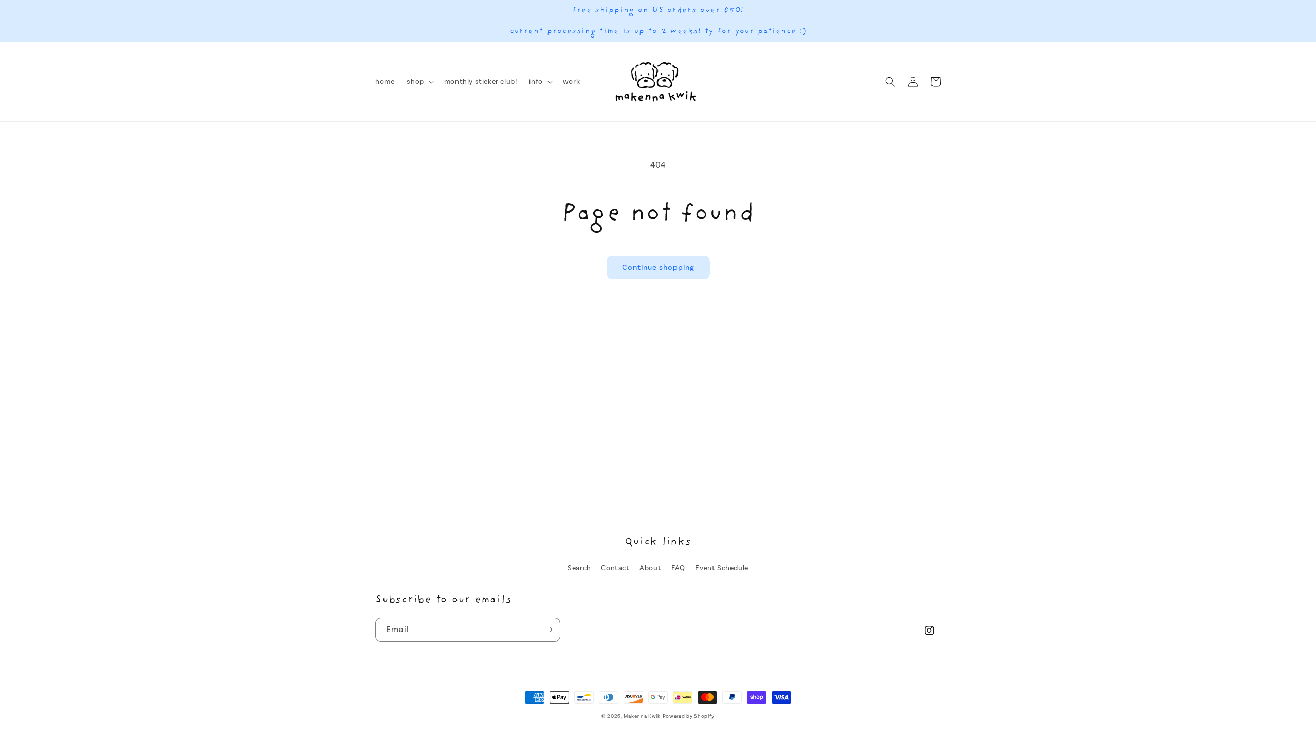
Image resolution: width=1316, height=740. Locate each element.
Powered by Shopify (689, 716)
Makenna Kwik (642, 716)
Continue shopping (658, 267)
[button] (418, 81)
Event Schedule (721, 568)
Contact (615, 568)
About (650, 568)
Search (579, 568)
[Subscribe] (548, 630)
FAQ (678, 568)
